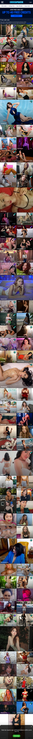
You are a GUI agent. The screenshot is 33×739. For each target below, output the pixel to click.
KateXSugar (3, 324)
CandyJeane (20, 324)
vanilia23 (19, 612)
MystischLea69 (20, 399)
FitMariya (3, 587)
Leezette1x (3, 537)
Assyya (2, 336)
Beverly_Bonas (4, 186)
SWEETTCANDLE (21, 524)
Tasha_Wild (19, 73)
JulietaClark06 (4, 273)
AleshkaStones (4, 612)
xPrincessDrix (4, 700)
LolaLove (3, 261)
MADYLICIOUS (20, 361)
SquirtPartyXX (20, 625)
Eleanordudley (4, 411)
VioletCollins (20, 223)
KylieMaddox (3, 161)
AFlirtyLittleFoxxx (21, 662)
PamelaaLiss (20, 574)
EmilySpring (19, 436)
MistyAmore (20, 675)
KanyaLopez (3, 35)
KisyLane (3, 487)
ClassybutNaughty (5, 562)
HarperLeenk (4, 299)
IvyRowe (19, 349)
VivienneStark (4, 223)
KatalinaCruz (3, 625)
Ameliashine (20, 424)
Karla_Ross (3, 349)
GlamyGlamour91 (21, 411)
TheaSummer (20, 48)
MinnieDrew (3, 48)
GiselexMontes (20, 587)
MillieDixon (3, 248)
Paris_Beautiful (4, 675)
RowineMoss (20, 248)
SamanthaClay (4, 386)
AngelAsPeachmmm (21, 336)
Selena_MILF (3, 687)
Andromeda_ (3, 148)
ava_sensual (3, 173)
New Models (20, 6)
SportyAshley (20, 487)
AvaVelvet (3, 236)
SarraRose (19, 60)
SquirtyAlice (3, 399)
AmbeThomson (20, 173)
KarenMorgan (20, 35)
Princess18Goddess (5, 449)
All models (4, 6)
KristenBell (3, 662)
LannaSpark (3, 73)
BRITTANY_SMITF (21, 273)
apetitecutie (3, 424)
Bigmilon (3, 574)
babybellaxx (3, 474)
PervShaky (3, 499)
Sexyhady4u (19, 512)
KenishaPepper (20, 687)
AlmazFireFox (4, 712)
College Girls (12, 6)
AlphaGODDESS (20, 700)
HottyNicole (3, 60)
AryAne (2, 136)
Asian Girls (27, 6)
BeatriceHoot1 (20, 311)
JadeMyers (19, 236)
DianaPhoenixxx (20, 712)
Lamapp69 (3, 650)
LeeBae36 (3, 524)
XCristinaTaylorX (21, 261)
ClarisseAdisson (4, 311)
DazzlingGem (20, 161)
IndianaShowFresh (5, 436)
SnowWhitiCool (20, 537)
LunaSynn (19, 136)
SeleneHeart (20, 148)
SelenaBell (3, 98)
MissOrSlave (3, 211)
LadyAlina (19, 449)
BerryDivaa (3, 512)
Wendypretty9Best (5, 599)
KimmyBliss (19, 85)
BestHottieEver (20, 98)
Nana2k (18, 499)
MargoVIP (3, 361)
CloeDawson (3, 123)
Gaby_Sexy (19, 186)
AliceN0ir (19, 599)
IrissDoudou (3, 85)
